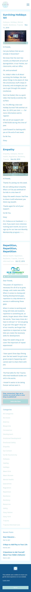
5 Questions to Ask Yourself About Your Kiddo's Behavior (14, 553)
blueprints (7, 426)
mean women (8, 475)
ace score (6, 418)
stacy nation (7, 512)
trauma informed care (11, 525)
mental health (8, 256)
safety (5, 508)
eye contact (7, 451)
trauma (20, 25)
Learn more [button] (6, 580)
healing (6, 463)
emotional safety (9, 442)
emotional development (12, 438)
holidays (14, 22)
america (6, 422)
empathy (6, 154)
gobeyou (6, 22)
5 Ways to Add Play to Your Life (15, 545)
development (8, 434)
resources (7, 504)
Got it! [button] (15, 587)
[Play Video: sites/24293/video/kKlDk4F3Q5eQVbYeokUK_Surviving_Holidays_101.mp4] (15, 36)
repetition (18, 256)
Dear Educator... (9, 537)
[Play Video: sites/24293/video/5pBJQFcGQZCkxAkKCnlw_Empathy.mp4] (15, 167)
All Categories (8, 414)
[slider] (15, 43)
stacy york (7, 517)
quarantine (7, 484)
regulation (13, 156)
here (22, 110)
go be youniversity (10, 455)
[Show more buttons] (26, 43)
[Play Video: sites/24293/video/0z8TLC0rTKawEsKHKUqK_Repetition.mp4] (15, 269)
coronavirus (7, 430)
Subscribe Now (15, 401)
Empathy (8, 149)
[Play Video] (4, 276)
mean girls (7, 471)
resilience (12, 25)
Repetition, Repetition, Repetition (10, 248)
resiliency (21, 156)
